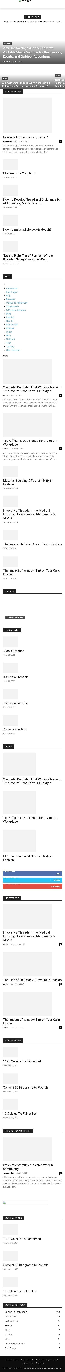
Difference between (16, 310)
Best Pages (11, 292)
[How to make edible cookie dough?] (32, 220)
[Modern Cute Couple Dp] (32, 164)
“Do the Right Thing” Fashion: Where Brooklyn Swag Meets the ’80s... (28, 257)
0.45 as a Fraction (15, 677)
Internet (10, 328)
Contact (8, 1360)
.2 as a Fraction (13, 651)
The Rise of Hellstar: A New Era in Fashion (32, 544)
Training (10, 346)
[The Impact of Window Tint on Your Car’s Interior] (32, 561)
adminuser (7, 141)
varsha (6, 395)
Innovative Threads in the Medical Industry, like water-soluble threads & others (29, 514)
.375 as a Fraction (15, 703)
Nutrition (10, 339)
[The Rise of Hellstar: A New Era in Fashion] (32, 535)
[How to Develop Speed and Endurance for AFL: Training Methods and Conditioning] (32, 190)
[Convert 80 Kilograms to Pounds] (32, 1078)
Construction (12, 306)
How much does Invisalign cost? (25, 137)
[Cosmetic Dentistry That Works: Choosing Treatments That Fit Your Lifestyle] (32, 371)
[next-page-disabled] (5, 1195)
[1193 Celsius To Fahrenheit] (32, 1052)
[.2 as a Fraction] (32, 641)
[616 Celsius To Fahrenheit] (32, 613)
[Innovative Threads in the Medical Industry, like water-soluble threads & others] (32, 501)
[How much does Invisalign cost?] (32, 115)
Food (8, 313)
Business (7, 44)
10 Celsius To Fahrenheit (20, 1113)
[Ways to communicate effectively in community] (32, 1149)
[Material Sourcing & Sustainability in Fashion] (32, 471)
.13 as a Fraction (14, 729)
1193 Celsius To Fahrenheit (22, 1061)
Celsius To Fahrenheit (16, 302)
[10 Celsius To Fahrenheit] (32, 1104)
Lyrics (9, 332)
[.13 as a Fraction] (32, 720)
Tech (8, 342)
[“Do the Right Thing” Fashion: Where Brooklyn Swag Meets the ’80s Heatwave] (32, 246)
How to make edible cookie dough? (27, 229)
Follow (56, 880)
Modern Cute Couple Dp (19, 173)
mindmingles (8, 1173)
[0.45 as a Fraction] (32, 668)
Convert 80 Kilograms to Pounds (26, 1087)
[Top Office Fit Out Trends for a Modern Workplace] (32, 425)
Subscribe (55, 886)
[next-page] (5, 273)
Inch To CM (11, 324)
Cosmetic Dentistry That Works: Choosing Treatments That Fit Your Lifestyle (32, 389)
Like (58, 874)
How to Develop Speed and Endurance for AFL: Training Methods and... (32, 201)
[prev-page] (4, 273)
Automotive (11, 288)
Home (16, 1360)
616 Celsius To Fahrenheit (20, 621)
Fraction (10, 317)
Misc (8, 335)
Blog (5, 79)
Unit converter (13, 350)
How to (9, 321)
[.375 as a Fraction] (32, 694)
